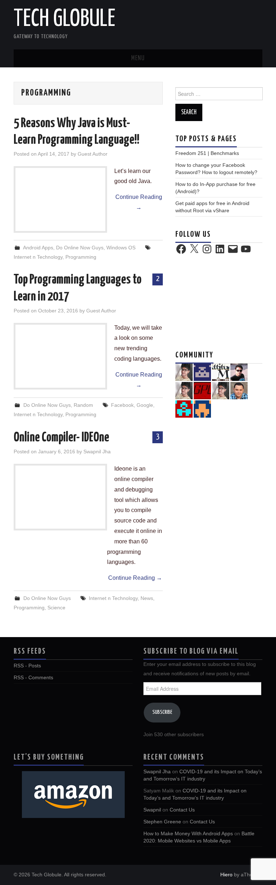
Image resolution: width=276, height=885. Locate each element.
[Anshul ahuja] (220, 372)
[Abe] (239, 390)
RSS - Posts (27, 665)
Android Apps (38, 247)
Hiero (226, 874)
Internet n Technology (38, 257)
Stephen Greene (162, 821)
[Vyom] (239, 372)
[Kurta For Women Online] (220, 390)
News (147, 598)
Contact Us (182, 810)
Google (145, 405)
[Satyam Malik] (202, 409)
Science (56, 607)
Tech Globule (64, 19)
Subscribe (162, 712)
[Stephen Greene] (184, 372)
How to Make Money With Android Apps (188, 833)
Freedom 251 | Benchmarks (207, 153)
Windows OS (120, 247)
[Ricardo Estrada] (202, 390)
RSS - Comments (33, 677)
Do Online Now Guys (80, 247)
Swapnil (152, 810)
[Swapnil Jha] (184, 390)
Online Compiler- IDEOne (61, 437)
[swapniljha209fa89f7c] (202, 372)
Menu (138, 58)
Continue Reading (138, 202)
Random (83, 405)
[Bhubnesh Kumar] (184, 409)
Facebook (122, 405)
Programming (80, 257)
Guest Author (92, 154)
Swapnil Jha (97, 451)
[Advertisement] (218, 301)
